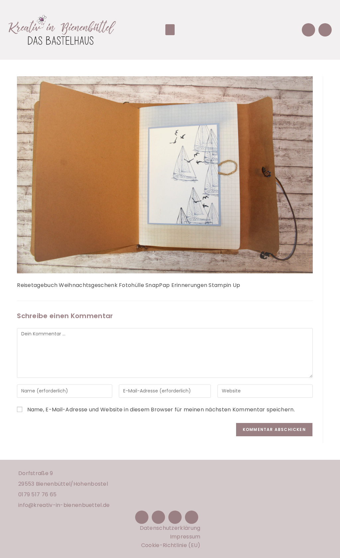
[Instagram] (158, 517)
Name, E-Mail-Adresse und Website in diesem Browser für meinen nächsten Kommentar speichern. (161, 409)
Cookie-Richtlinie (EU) (171, 545)
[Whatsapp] (325, 29)
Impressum (185, 536)
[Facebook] (141, 517)
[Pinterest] (175, 517)
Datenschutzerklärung (170, 528)
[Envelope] (308, 29)
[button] (170, 29)
